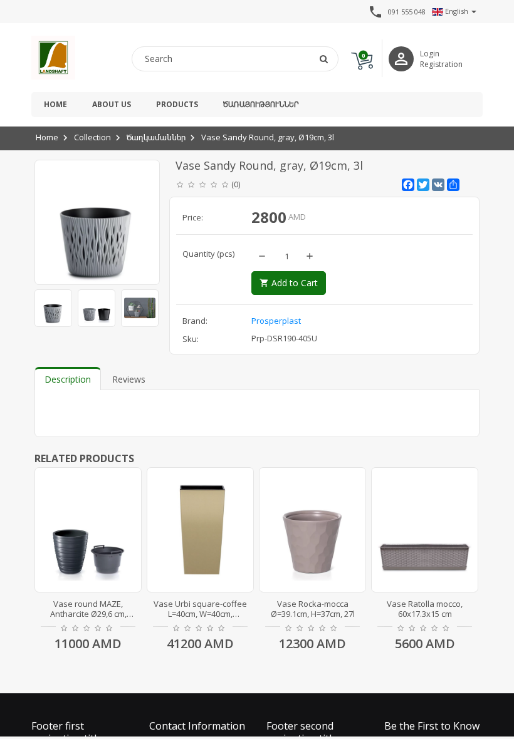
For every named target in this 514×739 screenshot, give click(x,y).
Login (429, 53)
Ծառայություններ (260, 104)
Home (55, 104)
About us (111, 104)
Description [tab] (68, 379)
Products (177, 104)
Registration (441, 64)
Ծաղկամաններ (156, 137)
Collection (92, 137)
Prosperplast (276, 320)
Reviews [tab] (128, 379)
